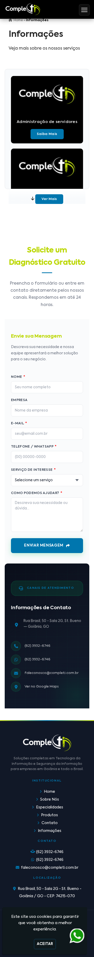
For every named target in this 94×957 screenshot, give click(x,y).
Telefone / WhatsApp (34, 446)
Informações (49, 831)
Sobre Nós (49, 799)
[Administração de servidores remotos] (47, 167)
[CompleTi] (47, 743)
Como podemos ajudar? (36, 493)
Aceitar (45, 944)
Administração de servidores (47, 122)
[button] (84, 10)
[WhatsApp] (76, 936)
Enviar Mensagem (43, 545)
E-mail (19, 423)
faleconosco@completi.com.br (52, 673)
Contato (50, 823)
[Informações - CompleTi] (23, 9)
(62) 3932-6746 (37, 646)
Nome (18, 377)
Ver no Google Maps (42, 686)
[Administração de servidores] (47, 94)
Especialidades (49, 807)
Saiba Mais (47, 134)
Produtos (49, 815)
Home (49, 792)
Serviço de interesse (33, 470)
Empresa (19, 400)
